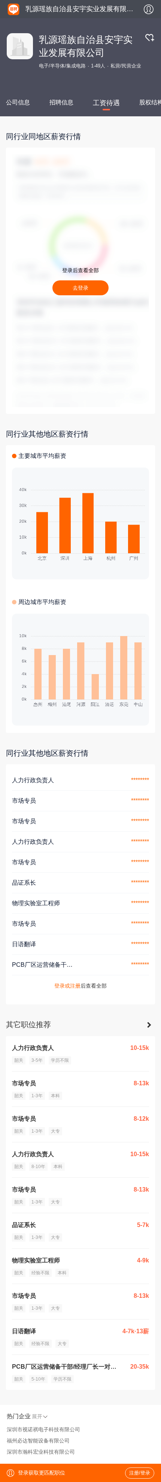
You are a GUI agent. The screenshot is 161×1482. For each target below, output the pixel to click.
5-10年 (38, 1379)
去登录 (80, 288)
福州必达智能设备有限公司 (38, 1441)
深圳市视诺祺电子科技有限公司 (43, 1429)
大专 (55, 1131)
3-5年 (37, 1060)
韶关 (18, 1060)
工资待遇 (106, 103)
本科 (55, 1095)
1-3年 (37, 1095)
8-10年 (38, 1166)
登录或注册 (67, 986)
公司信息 (18, 102)
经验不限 (40, 1272)
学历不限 (60, 1060)
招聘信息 (61, 102)
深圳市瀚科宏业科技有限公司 (41, 1452)
